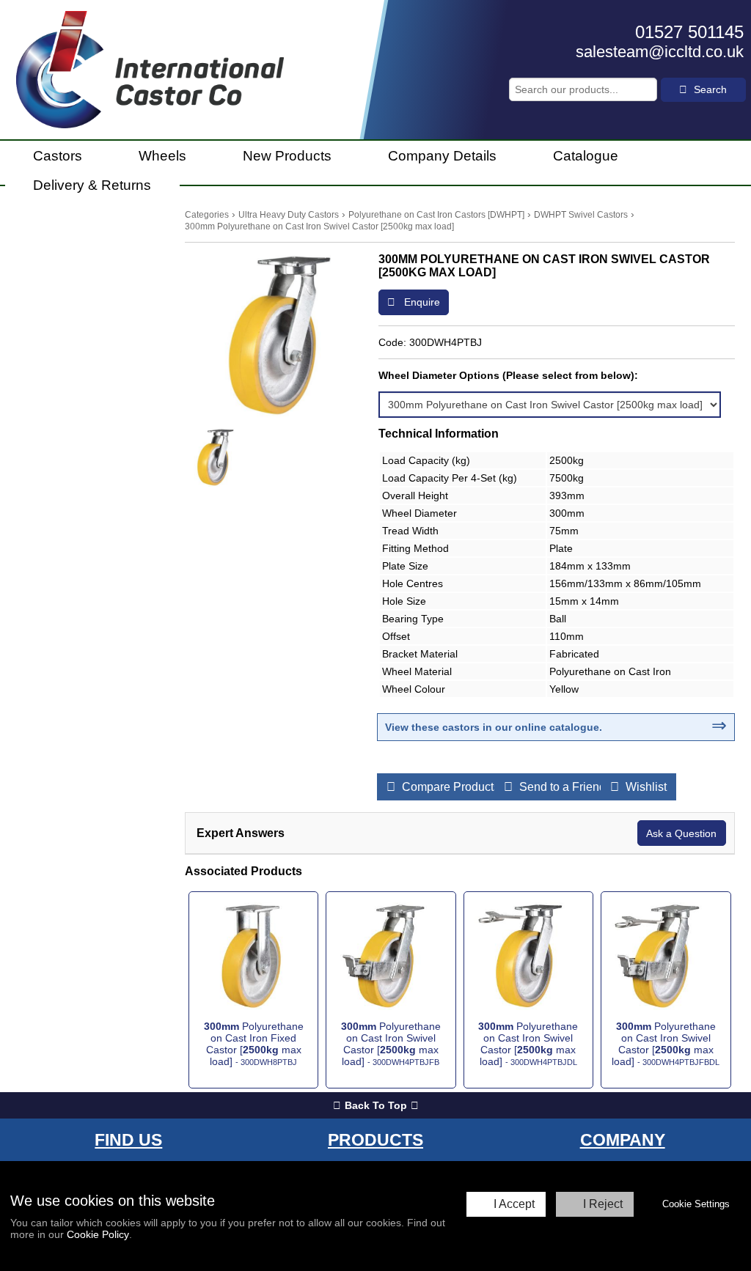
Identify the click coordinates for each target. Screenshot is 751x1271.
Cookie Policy (98, 1234)
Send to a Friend (561, 787)
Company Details (442, 155)
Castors (57, 155)
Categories (207, 215)
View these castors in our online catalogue (492, 727)
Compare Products (449, 787)
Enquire (420, 302)
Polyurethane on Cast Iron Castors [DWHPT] (436, 215)
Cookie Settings (696, 1203)
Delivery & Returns (92, 185)
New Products (287, 155)
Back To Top (376, 1105)
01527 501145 (689, 32)
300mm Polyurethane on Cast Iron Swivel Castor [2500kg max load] (319, 226)
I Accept (514, 1204)
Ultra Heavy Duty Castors (288, 215)
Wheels (162, 155)
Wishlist (645, 787)
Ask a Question (681, 833)
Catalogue (585, 155)
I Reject (603, 1204)
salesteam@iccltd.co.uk (660, 52)
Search (709, 89)
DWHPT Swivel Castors (581, 215)
